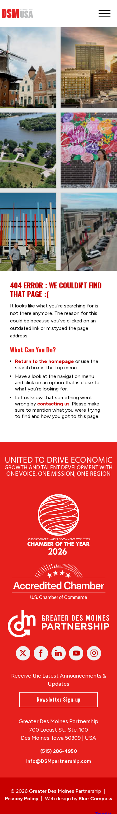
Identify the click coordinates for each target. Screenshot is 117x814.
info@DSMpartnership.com (58, 761)
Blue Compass (95, 799)
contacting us (53, 404)
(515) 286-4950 (58, 751)
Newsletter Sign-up (58, 699)
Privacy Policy (21, 799)
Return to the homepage (44, 361)
